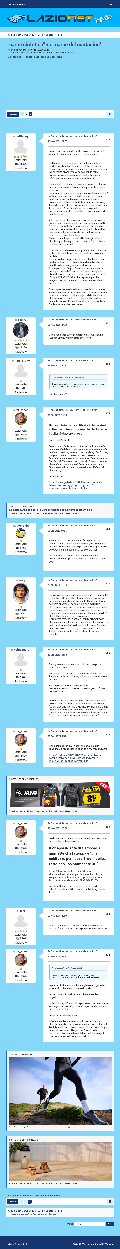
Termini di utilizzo (91, 1244)
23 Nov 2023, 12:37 (57, 365)
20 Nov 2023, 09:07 (57, 141)
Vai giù (13, 114)
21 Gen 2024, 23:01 (58, 736)
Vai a (69, 1224)
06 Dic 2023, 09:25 (57, 531)
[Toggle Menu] (111, 4)
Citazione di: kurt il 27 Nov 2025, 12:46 (69, 968)
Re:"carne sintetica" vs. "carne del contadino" (72, 136)
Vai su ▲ (109, 1244)
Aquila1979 (22, 360)
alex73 (22, 320)
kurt (22, 911)
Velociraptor (22, 649)
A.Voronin (22, 525)
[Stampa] (110, 114)
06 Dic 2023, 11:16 (57, 585)
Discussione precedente (21, 57)
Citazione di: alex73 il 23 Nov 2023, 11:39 (70, 377)
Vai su (13, 1202)
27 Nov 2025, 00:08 (57, 828)
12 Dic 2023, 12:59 (57, 655)
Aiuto (76, 1244)
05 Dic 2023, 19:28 (57, 415)
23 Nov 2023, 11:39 (57, 325)
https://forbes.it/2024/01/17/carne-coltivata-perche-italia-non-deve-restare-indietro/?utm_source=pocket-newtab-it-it (75, 758)
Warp (22, 580)
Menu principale (16, 4)
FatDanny (22, 136)
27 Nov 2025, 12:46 (57, 916)
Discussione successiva (49, 57)
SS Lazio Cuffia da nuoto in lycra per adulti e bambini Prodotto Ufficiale (50, 509)
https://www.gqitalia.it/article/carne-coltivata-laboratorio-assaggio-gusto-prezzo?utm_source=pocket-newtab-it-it (76, 485)
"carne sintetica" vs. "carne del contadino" (54, 44)
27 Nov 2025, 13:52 (57, 956)
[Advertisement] (60, 86)
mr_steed (22, 410)
